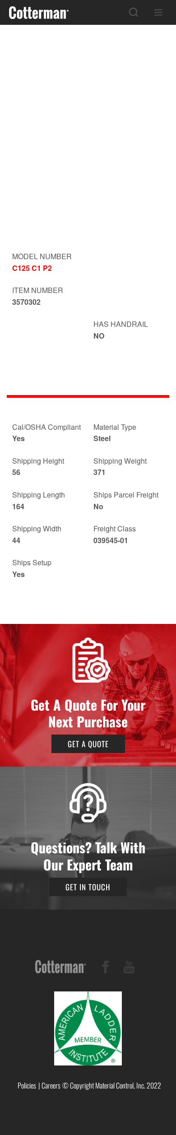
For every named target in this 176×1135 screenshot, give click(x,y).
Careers (51, 1085)
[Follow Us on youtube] (129, 969)
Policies (27, 1085)
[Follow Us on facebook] (105, 969)
